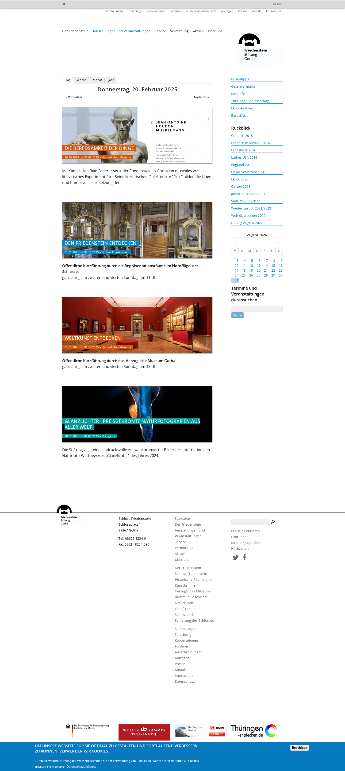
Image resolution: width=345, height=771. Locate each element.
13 (258, 265)
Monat (97, 80)
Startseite (182, 518)
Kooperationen (155, 11)
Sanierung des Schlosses (194, 620)
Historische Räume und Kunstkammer (193, 582)
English (276, 4)
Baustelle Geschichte (191, 597)
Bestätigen (299, 748)
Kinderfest (239, 93)
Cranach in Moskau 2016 (250, 143)
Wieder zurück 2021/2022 (251, 208)
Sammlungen (114, 11)
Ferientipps (240, 79)
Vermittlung (179, 31)
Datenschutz (185, 681)
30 (280, 275)
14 (266, 265)
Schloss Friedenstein (191, 573)
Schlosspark (184, 614)
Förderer (175, 11)
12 (251, 265)
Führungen (240, 537)
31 (236, 280)
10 (236, 265)
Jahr (111, 80)
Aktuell (198, 31)
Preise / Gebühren (245, 531)
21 (266, 270)
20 (258, 270)
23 (280, 270)
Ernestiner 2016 (243, 150)
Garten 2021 (240, 186)
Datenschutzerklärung (81, 766)
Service (160, 31)
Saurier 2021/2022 (245, 201)
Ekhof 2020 (239, 179)
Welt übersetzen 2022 (248, 215)
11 (244, 265)
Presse (242, 11)
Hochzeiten (240, 548)
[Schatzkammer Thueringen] (144, 732)
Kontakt (256, 11)
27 (258, 275)
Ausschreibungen (189, 652)
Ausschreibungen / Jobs (201, 11)
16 (280, 265)
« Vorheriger (74, 97)
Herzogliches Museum (192, 591)
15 (273, 265)
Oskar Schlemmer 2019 (249, 172)
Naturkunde (184, 603)
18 (244, 270)
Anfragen (227, 11)
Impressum (273, 11)
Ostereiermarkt (243, 86)
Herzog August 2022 (247, 223)
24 (236, 275)
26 (251, 275)
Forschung (134, 11)
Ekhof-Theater (186, 608)
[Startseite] (74, 3)
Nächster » (201, 97)
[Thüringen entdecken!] (257, 731)
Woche (81, 80)
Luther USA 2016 (244, 157)
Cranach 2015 (242, 135)
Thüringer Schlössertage (250, 101)
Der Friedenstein (75, 31)
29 (273, 275)
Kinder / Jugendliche (247, 542)
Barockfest (239, 115)
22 (273, 270)
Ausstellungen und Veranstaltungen (121, 31)
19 (251, 270)
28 (266, 275)
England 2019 (242, 164)
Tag (69, 80)
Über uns (215, 31)
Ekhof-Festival (242, 108)
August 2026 (257, 234)
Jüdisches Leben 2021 (248, 193)
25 (244, 275)
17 (236, 270)
